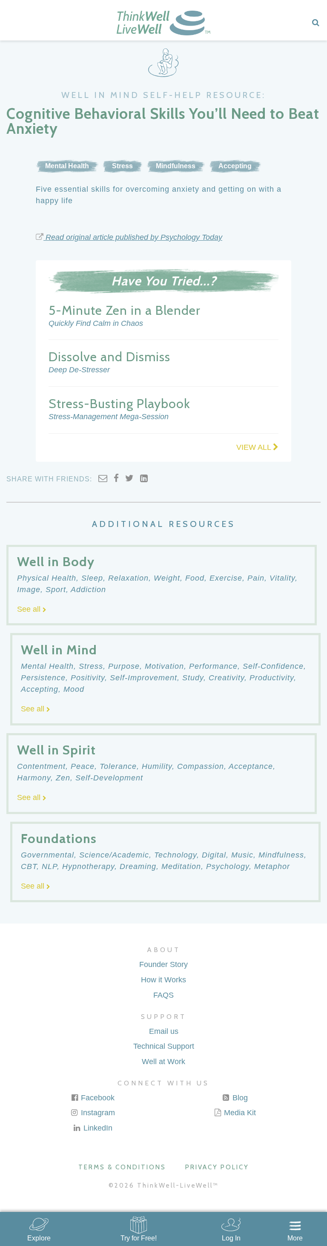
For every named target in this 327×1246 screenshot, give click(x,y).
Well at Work (163, 1061)
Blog (239, 1097)
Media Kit (239, 1112)
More (295, 1238)
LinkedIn (96, 1128)
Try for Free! (138, 1238)
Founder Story (163, 964)
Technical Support (163, 1046)
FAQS (163, 995)
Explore (39, 1238)
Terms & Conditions (122, 1167)
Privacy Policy (217, 1167)
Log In (231, 1238)
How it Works (163, 980)
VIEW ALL (254, 447)
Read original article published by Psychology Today (132, 237)
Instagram (97, 1112)
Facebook (97, 1097)
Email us (163, 1031)
